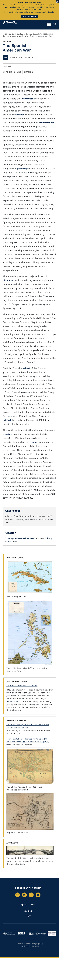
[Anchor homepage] (10, 22)
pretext (9, 434)
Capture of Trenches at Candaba (21, 685)
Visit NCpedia (29, 16)
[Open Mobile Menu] (49, 24)
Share (17, 72)
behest (26, 368)
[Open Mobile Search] (53, 24)
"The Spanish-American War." (20, 538)
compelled (27, 98)
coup (34, 442)
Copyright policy (36, 943)
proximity (22, 168)
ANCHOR (6, 34)
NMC (37, 946)
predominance (46, 122)
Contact (28, 911)
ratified (7, 420)
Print (9, 72)
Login (28, 915)
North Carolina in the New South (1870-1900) (30, 34)
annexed (19, 114)
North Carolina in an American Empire (28, 35)
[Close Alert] (57, 1)
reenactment (12, 701)
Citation (28, 72)
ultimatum (8, 280)
